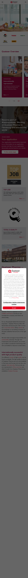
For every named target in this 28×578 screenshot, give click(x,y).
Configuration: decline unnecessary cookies (14, 303)
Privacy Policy (15, 297)
